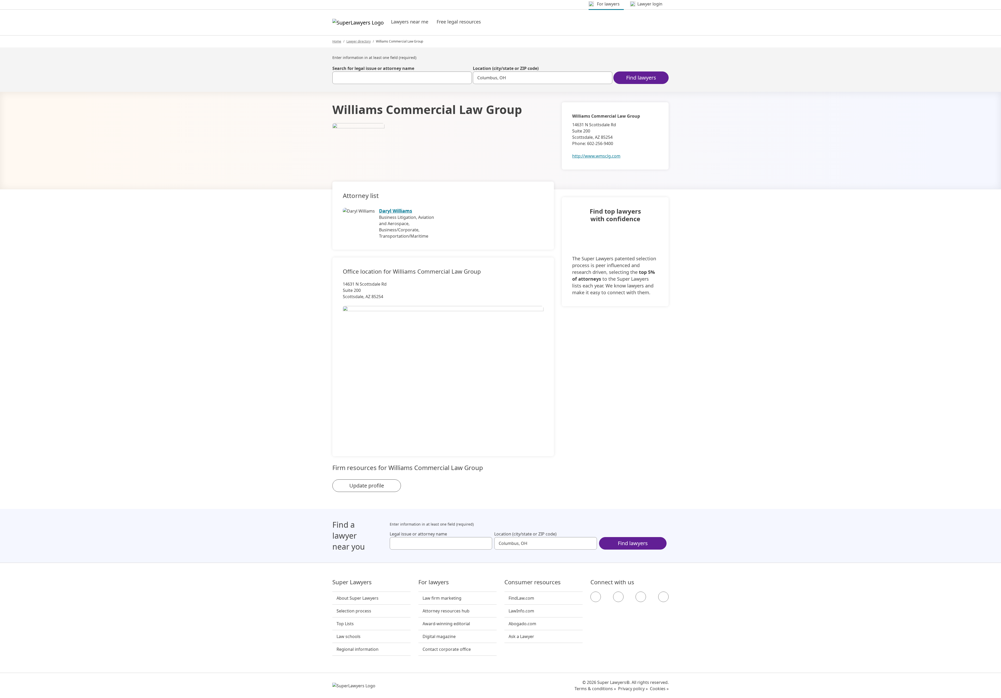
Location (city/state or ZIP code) (506, 68)
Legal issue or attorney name (418, 534)
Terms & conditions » (595, 688)
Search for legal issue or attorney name (373, 68)
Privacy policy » (633, 688)
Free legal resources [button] (459, 22)
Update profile (366, 485)
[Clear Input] (465, 78)
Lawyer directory (358, 41)
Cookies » (659, 688)
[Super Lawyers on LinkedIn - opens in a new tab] (663, 597)
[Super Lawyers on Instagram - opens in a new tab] (618, 597)
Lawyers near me (409, 22)
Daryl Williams (395, 211)
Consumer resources (532, 582)
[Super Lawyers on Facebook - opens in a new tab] (595, 597)
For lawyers (433, 582)
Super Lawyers (352, 582)
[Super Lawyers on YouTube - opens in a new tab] (641, 597)
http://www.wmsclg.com (596, 156)
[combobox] (402, 77)
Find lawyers (641, 77)
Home (336, 41)
